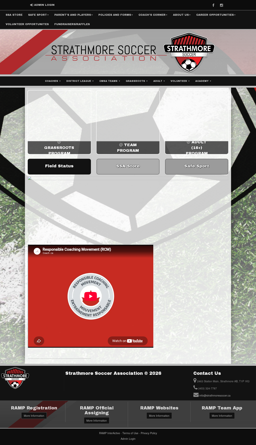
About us (181, 14)
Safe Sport (37, 14)
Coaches (52, 81)
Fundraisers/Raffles (72, 24)
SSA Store (14, 14)
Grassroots (136, 81)
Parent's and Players (72, 14)
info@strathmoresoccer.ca (215, 395)
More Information (34, 415)
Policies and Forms (114, 14)
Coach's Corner (151, 14)
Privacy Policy (149, 433)
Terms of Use (130, 433)
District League (79, 81)
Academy (202, 81)
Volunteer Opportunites (27, 24)
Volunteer (179, 81)
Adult (158, 81)
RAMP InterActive (109, 433)
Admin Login (128, 439)
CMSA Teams (108, 81)
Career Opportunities (215, 14)
